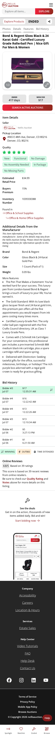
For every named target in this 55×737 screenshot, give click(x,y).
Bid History (42, 29)
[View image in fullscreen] (46, 85)
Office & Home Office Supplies (26, 218)
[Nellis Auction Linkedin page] (33, 680)
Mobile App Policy (27, 706)
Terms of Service (28, 696)
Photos (6, 29)
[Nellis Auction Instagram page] (21, 680)
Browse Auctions (27, 711)
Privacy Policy (27, 701)
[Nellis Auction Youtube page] (45, 680)
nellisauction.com (37, 716)
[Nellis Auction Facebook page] (9, 680)
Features (29, 29)
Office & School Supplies (19, 213)
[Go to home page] (10, 4)
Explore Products (14, 21)
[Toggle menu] (51, 5)
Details (17, 29)
